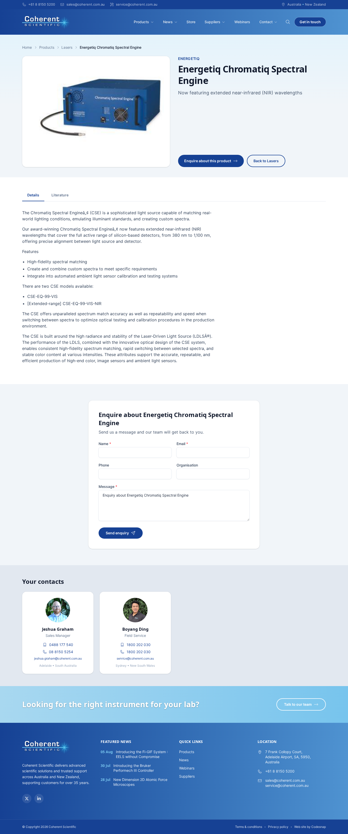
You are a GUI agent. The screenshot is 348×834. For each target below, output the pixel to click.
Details (33, 195)
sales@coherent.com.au (285, 780)
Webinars (242, 22)
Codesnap (318, 827)
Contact (266, 22)
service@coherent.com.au (135, 658)
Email (182, 443)
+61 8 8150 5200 (280, 771)
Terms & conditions (248, 827)
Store (190, 22)
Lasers (66, 47)
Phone (104, 465)
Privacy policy (278, 827)
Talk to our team (298, 704)
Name (105, 443)
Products (141, 22)
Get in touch (310, 22)
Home (27, 47)
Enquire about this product (207, 161)
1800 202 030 (139, 644)
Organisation (187, 465)
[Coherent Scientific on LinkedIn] (39, 798)
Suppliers (212, 22)
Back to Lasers (266, 161)
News (168, 22)
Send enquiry (117, 533)
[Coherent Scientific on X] (26, 798)
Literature (60, 195)
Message (108, 486)
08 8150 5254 (61, 652)
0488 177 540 (61, 644)
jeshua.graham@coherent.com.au (58, 658)
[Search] (287, 22)
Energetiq (188, 58)
